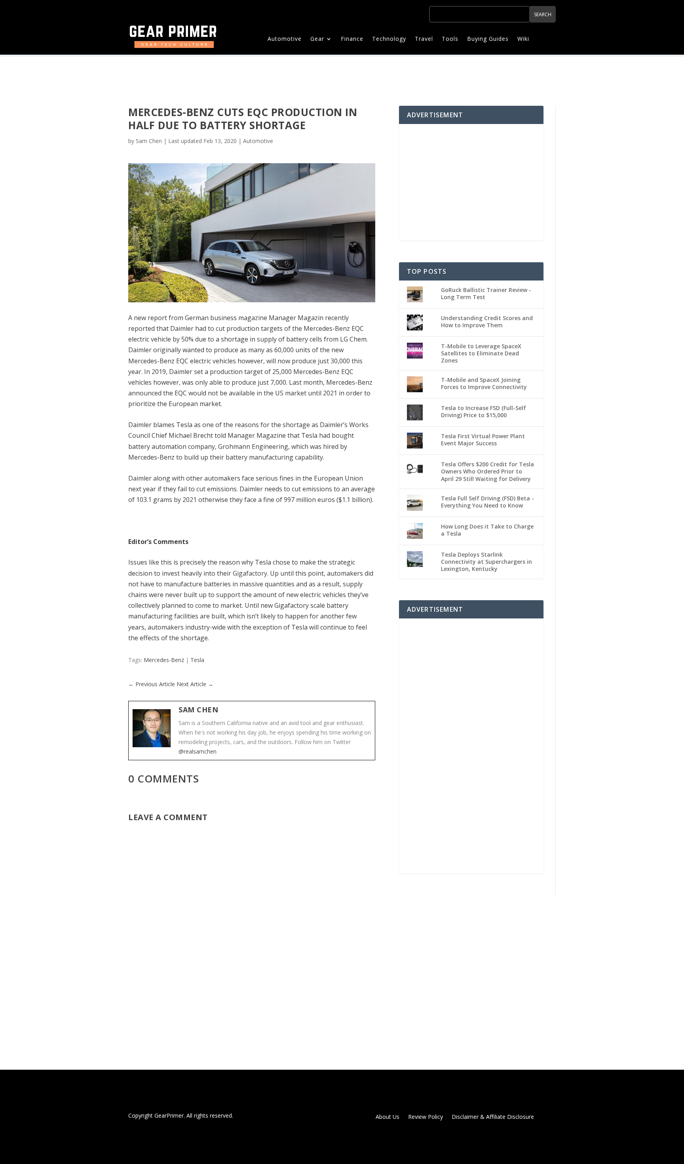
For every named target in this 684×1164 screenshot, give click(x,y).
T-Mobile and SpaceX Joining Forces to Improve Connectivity (484, 383)
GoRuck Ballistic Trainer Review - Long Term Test (486, 293)
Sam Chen (149, 141)
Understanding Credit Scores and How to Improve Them (487, 321)
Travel (424, 39)
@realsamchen (198, 751)
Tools (450, 39)
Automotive (285, 39)
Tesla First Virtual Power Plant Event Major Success (483, 439)
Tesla (197, 660)
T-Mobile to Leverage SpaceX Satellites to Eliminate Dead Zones (481, 353)
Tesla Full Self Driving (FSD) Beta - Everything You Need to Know (487, 501)
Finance (352, 39)
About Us (387, 1117)
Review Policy (425, 1117)
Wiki (523, 39)
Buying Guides (488, 39)
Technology (389, 39)
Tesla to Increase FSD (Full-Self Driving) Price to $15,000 (483, 411)
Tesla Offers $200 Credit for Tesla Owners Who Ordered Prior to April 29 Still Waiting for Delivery (487, 471)
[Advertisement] (471, 181)
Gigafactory (250, 573)
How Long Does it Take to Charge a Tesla (487, 530)
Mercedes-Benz (164, 660)
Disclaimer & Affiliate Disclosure (493, 1117)
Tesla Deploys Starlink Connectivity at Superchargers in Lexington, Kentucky (486, 561)
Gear (317, 39)
